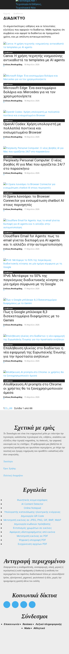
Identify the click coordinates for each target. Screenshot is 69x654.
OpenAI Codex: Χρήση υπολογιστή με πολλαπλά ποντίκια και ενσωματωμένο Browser (32, 128)
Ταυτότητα (8, 461)
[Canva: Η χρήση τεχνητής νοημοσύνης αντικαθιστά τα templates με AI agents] (34, 45)
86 (10, 408)
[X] (23, 604)
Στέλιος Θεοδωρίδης (12, 64)
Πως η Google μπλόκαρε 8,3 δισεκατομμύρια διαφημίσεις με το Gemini (31, 316)
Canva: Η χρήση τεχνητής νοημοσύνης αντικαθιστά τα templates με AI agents (34, 58)
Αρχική (6, 13)
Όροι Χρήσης (9, 468)
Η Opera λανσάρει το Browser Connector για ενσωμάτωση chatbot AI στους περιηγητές (33, 200)
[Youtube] (32, 604)
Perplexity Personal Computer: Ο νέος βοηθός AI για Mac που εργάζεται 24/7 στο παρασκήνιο (34, 164)
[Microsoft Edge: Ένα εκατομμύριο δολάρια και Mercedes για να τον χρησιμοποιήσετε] (34, 77)
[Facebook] (6, 604)
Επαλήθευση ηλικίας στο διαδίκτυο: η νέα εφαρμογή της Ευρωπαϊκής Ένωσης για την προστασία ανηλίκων (34, 352)
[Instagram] (15, 604)
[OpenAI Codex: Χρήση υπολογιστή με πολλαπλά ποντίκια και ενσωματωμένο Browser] (34, 113)
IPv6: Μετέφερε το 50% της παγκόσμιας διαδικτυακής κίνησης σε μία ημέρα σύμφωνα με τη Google (33, 280)
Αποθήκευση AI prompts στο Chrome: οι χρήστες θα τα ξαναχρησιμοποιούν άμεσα (33, 388)
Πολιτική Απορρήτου (13, 475)
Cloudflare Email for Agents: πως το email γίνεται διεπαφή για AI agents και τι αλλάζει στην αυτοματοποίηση (32, 240)
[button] (7, 639)
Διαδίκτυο (8, 52)
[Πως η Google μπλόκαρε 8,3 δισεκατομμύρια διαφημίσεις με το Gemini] (34, 301)
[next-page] (13, 408)
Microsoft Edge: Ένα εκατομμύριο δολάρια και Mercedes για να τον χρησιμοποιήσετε (29, 92)
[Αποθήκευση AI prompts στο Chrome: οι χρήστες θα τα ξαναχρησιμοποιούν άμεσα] (34, 373)
